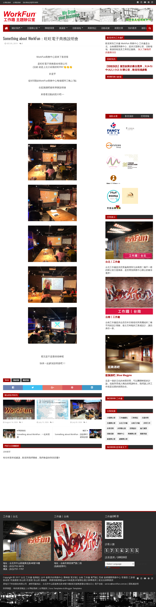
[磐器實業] (130, 136)
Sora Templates (56, 588)
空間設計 (133, 428)
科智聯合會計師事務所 (86, 580)
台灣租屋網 (7, 2)
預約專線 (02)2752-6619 (30, 2)
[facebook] (137, 2)
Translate (115, 567)
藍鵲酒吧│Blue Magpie (118, 375)
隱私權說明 (134, 584)
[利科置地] (130, 203)
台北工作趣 (123, 423)
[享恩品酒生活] (113, 210)
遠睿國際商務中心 (112, 577)
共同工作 (147, 423)
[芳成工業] (113, 136)
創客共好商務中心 (54, 577)
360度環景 (49, 27)
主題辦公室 (32, 27)
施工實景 (143, 428)
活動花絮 (105, 27)
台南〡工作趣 (112, 317)
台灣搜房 (43, 588)
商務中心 (120, 434)
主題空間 (145, 418)
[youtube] (145, 2)
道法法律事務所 (105, 580)
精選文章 (119, 27)
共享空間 (110, 428)
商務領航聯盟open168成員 (62, 580)
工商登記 (134, 418)
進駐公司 (145, 27)
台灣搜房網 (17, 2)
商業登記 (92, 27)
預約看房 (132, 27)
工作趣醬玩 (123, 418)
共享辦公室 (121, 428)
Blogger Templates (73, 588)
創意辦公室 (111, 439)
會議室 (62, 27)
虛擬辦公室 (123, 439)
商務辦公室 (132, 434)
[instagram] (141, 2)
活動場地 (76, 27)
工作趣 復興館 (32, 577)
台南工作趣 (135, 423)
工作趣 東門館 (90, 577)
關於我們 (16, 27)
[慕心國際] (113, 169)
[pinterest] (148, 2)
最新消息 (26, 380)
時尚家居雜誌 (19, 588)
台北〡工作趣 (112, 261)
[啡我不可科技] (113, 203)
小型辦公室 (111, 418)
